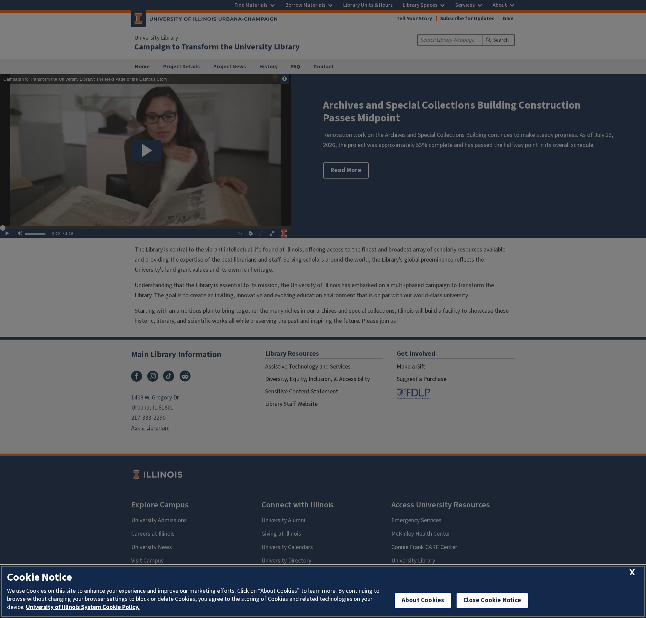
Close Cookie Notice (492, 600)
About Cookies (423, 600)
